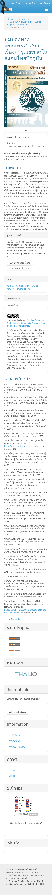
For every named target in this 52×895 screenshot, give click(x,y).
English (12, 775)
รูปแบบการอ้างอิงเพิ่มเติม (20, 262)
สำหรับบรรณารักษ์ (17, 746)
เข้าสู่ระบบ (45, 3)
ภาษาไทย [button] (15, 3)
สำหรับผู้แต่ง (14, 740)
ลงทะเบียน (31, 3)
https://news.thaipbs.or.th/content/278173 (23, 446)
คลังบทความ (23, 18)
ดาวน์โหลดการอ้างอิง (18, 268)
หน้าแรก (10, 18)
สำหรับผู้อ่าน (14, 734)
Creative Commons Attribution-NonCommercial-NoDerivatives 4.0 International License (26, 322)
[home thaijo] (26, 674)
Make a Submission (17, 711)
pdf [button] (26, 130)
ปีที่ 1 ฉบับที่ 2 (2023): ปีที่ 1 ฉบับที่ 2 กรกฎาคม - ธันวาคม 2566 (23, 23)
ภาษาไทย (13, 769)
